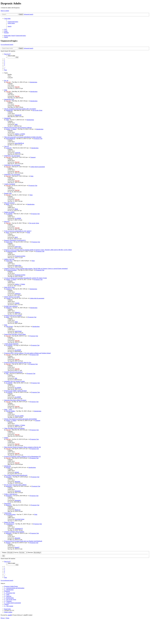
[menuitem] (13, 21)
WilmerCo (9, 307)
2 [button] (4, 60)
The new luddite (10, 411)
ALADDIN (9, 213)
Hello (5, 90)
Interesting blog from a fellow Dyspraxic (15, 400)
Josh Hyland (9, 326)
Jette (7, 373)
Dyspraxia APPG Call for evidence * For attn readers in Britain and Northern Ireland (27, 353)
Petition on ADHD (9, 212)
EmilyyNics (9, 242)
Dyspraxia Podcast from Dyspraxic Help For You (17, 362)
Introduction (7, 118)
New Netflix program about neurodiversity (16, 475)
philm (7, 317)
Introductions (33, 82)
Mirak (7, 204)
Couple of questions (9, 184)
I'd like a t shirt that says (10, 494)
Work (31, 176)
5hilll (7, 119)
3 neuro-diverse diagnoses (11, 343)
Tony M (6, 146)
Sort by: (16, 552)
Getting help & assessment (37, 166)
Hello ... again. (8, 409)
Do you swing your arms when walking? (15, 484)
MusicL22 (9, 505)
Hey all (6, 80)
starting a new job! (9, 259)
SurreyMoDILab (10, 138)
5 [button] (4, 65)
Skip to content (5, 10)
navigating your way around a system (14, 381)
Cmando (8, 298)
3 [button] (4, 62)
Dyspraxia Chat (38, 138)
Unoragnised (7, 513)
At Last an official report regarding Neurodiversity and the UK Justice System (25, 278)
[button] (7, 54)
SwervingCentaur (11, 514)
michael (8, 467)
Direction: (30, 552)
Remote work (8, 193)
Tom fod (8, 82)
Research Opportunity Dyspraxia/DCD (15, 240)
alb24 (7, 232)
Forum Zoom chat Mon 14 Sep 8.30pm (15, 334)
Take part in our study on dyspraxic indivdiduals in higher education (22, 137)
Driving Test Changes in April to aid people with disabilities (20, 419)
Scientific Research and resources (13, 372)
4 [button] (4, 63)
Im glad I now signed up (11, 306)
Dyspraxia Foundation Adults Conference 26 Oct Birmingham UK (22, 456)
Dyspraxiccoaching (11, 251)
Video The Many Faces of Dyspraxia (14, 428)
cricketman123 (10, 524)
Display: (4, 552)
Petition (6, 437)
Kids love (6, 221)
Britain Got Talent (9, 522)
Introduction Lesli (9, 99)
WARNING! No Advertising (12, 155)
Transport (33, 157)
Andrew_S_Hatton (11, 129)
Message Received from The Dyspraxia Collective (18, 127)
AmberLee (9, 289)
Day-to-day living (37, 110)
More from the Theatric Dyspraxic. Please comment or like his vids (22, 447)
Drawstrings (7, 503)
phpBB (10, 615)
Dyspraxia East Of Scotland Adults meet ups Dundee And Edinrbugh (23, 541)
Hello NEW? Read (9, 287)
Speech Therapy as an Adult (12, 296)
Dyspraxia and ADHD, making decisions (15, 390)
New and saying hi (9, 202)
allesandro (8, 477)
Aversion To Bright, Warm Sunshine (14, 531)
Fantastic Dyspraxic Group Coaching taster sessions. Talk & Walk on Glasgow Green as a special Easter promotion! (36, 268)
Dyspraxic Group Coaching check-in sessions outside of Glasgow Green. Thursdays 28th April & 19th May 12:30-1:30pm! (38, 249)
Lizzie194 (8, 148)
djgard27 (8, 542)
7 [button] (4, 68)
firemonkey (9, 486)
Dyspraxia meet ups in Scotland (13, 315)
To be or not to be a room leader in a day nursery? (17, 231)
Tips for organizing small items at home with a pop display (20, 108)
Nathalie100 (9, 110)
